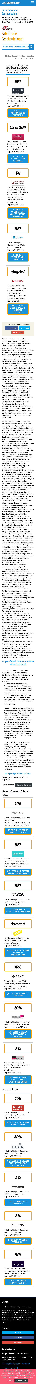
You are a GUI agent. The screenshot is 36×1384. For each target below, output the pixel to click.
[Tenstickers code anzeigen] (18, 1187)
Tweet (25, 328)
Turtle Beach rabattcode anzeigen (18, 910)
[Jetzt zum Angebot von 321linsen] (18, 238)
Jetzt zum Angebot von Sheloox (18, 158)
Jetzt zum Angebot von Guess (18, 1240)
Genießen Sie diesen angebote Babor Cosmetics (18, 1163)
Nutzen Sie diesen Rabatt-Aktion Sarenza (18, 1034)
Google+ (18, 332)
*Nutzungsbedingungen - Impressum (16, 1363)
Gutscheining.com (11, 2)
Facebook (12, 328)
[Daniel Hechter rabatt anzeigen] (18, 1264)
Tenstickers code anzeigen (18, 1202)
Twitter (18, 1332)
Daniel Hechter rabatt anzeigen (18, 1281)
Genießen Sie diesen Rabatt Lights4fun (18, 872)
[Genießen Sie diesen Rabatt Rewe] (18, 1108)
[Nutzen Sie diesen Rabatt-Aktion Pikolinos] (18, 281)
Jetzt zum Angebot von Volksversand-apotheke (18, 213)
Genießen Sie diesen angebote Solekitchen (18, 952)
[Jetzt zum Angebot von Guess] (18, 1225)
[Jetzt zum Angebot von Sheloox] (18, 137)
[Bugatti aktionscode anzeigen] (18, 91)
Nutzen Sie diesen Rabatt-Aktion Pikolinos (18, 309)
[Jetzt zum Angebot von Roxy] (18, 976)
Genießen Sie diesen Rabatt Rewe (18, 1123)
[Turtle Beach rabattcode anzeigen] (18, 895)
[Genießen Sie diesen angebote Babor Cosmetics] (18, 1146)
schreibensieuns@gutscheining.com (19, 1307)
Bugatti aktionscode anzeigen (18, 112)
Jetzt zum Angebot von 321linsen (18, 257)
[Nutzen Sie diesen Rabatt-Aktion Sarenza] (18, 1017)
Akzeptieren (21, 1381)
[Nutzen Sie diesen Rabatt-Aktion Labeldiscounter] (18, 1058)
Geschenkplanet (24, 785)
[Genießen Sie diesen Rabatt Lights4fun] (18, 854)
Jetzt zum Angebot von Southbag (18, 831)
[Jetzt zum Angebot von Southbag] (18, 813)
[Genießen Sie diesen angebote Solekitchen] (18, 933)
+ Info (13, 22)
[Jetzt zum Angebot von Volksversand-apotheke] (18, 182)
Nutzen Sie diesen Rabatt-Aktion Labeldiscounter (18, 1079)
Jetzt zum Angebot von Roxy (18, 994)
